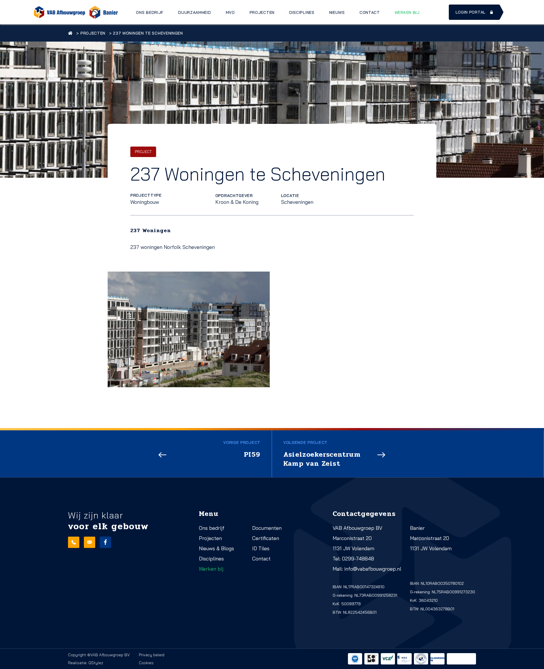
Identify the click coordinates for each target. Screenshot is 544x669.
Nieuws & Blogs (216, 548)
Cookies (146, 662)
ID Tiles (260, 548)
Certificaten (265, 538)
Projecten (262, 12)
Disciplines (301, 12)
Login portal (471, 12)
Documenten (267, 528)
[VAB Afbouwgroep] (59, 12)
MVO (230, 12)
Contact (370, 12)
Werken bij (407, 12)
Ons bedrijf (149, 12)
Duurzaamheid (194, 12)
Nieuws (337, 12)
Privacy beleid (151, 654)
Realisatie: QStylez (85, 662)
